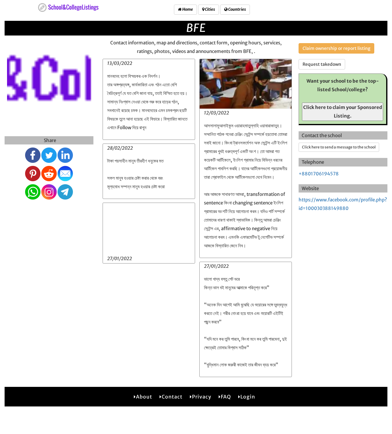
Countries (237, 9)
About (144, 397)
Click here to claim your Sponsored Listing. (342, 111)
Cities (209, 9)
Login (247, 397)
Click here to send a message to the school (339, 147)
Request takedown (322, 64)
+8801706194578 (319, 174)
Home (187, 9)
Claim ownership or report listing (336, 48)
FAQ (226, 397)
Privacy (201, 397)
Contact (172, 397)
